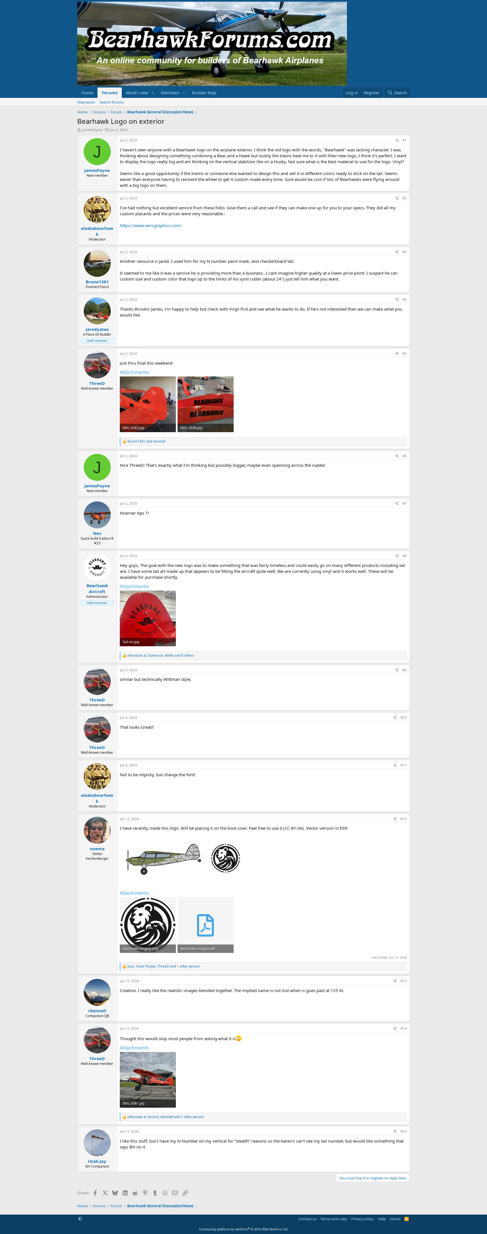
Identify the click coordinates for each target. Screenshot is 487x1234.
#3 (404, 252)
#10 (403, 717)
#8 (404, 555)
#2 (404, 198)
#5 (404, 353)
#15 (403, 1131)
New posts (86, 102)
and (146, 441)
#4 (404, 299)
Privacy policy (362, 1218)
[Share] (396, 140)
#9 (404, 670)
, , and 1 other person (163, 966)
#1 (404, 140)
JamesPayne (92, 129)
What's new (137, 92)
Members (170, 92)
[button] (153, 92)
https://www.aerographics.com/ (151, 225)
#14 (403, 1028)
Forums (110, 92)
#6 (404, 456)
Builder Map (204, 92)
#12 (403, 818)
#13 (403, 981)
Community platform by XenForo (243, 1229)
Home (87, 92)
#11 (403, 765)
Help (382, 1218)
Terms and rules (333, 1218)
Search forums (111, 102)
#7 (404, 503)
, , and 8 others (160, 655)
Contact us (307, 1218)
